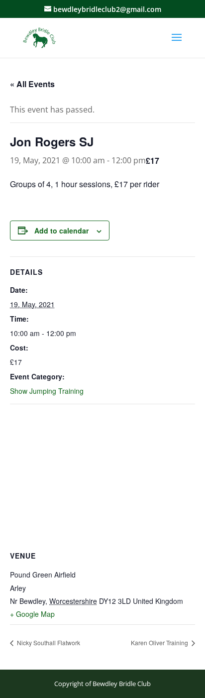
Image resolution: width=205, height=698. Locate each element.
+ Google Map (32, 614)
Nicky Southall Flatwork (47, 642)
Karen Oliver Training (160, 642)
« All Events (32, 84)
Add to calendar (61, 230)
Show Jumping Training (47, 391)
